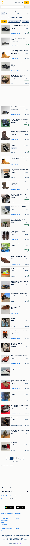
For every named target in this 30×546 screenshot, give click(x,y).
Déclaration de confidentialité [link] (4, 519)
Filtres (5, 21)
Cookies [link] (17, 518)
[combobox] (13, 7)
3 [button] (18, 458)
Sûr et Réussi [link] (18, 513)
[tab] (3, 13)
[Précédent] (8, 458)
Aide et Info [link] (4, 516)
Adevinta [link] (17, 528)
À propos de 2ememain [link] (6, 528)
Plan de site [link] (4, 531)
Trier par (15, 11)
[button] (19, 2)
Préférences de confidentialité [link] (4, 523)
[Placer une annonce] (26, 2)
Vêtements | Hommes (13, 21)
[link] (2, 2)
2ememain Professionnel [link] (7, 513)
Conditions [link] (17, 516)
